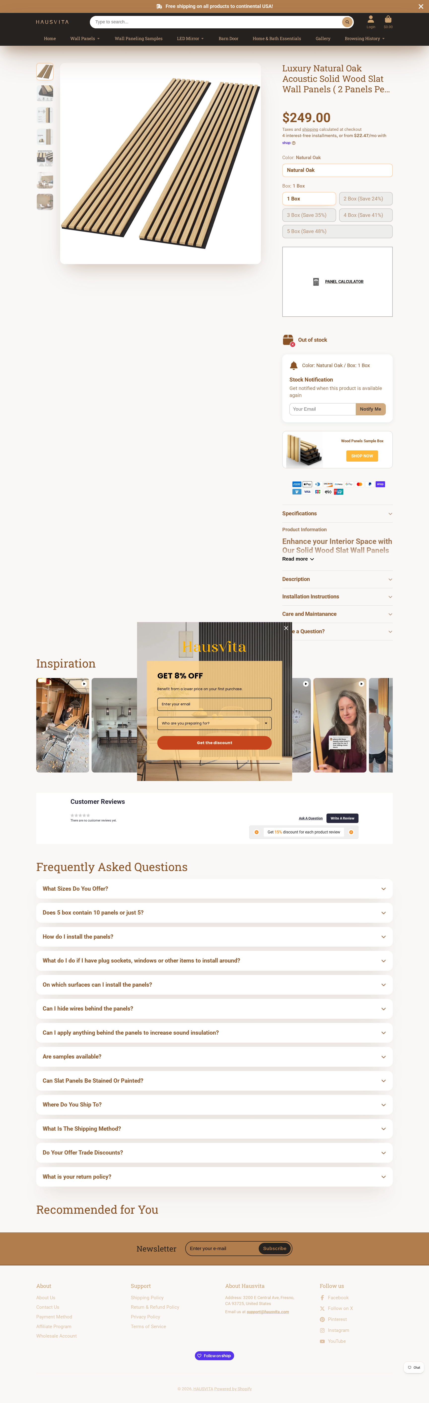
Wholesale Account (56, 1336)
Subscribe (274, 1248)
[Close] (286, 628)
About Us (45, 1298)
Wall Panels (82, 38)
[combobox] (214, 723)
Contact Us (47, 1307)
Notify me (370, 409)
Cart (388, 22)
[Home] (52, 22)
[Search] (347, 22)
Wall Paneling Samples (139, 38)
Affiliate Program (54, 1326)
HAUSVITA (203, 1388)
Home (50, 38)
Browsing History (362, 38)
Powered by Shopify (233, 1388)
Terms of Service (148, 1326)
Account (371, 22)
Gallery (323, 38)
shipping (310, 129)
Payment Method (54, 1317)
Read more (295, 559)
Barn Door (228, 38)
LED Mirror (188, 38)
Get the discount (214, 743)
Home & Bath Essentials (277, 38)
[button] (311, 818)
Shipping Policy (147, 1298)
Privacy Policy (145, 1317)
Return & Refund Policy (155, 1307)
